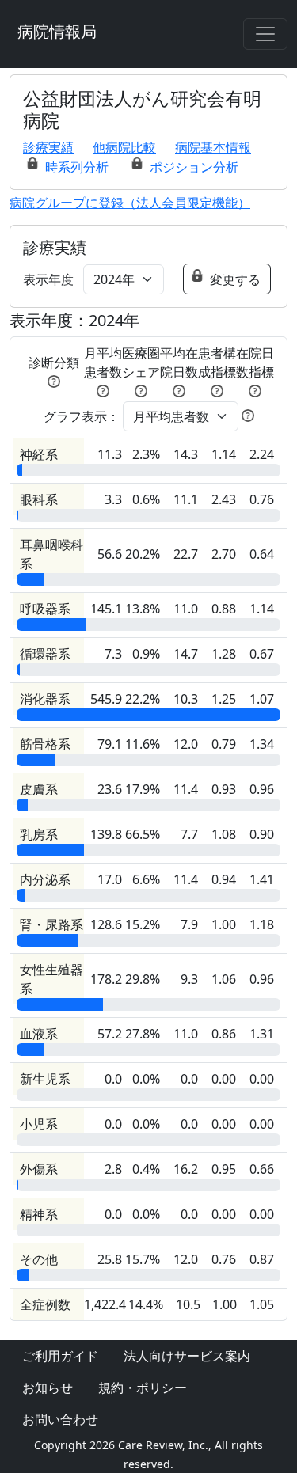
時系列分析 (77, 167)
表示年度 (48, 279)
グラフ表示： (82, 416)
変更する (235, 279)
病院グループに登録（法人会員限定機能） (130, 202)
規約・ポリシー (142, 1387)
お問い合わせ (60, 1419)
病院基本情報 (213, 147)
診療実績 (48, 147)
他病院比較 (124, 147)
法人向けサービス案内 (187, 1356)
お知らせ (47, 1387)
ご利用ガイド (60, 1356)
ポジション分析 (194, 167)
